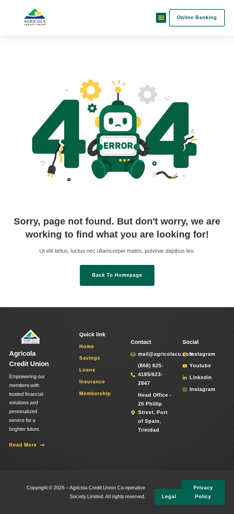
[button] (161, 18)
